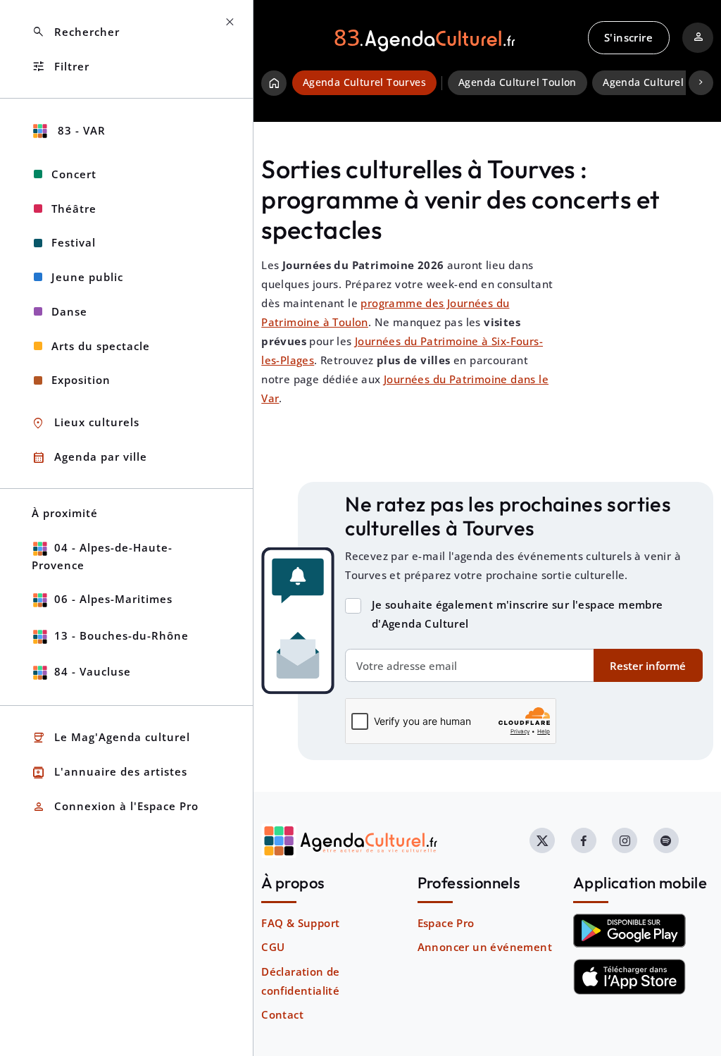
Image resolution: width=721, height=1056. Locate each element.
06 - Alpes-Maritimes (113, 599)
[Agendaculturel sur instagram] (624, 840)
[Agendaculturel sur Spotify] (666, 840)
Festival (73, 242)
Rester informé (648, 666)
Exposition (81, 380)
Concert (73, 174)
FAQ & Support (300, 923)
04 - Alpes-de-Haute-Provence (102, 556)
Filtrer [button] (60, 66)
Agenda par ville (89, 457)
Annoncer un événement (485, 947)
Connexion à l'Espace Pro (115, 807)
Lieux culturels (85, 423)
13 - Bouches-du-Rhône (121, 635)
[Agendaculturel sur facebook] (583, 840)
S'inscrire (628, 37)
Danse (69, 311)
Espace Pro (446, 923)
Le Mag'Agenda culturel (111, 738)
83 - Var (80, 130)
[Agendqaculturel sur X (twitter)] (542, 840)
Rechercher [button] (76, 32)
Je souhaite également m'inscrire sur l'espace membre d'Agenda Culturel (517, 614)
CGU (272, 947)
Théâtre (73, 208)
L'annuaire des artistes (109, 772)
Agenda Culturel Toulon (517, 82)
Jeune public (87, 277)
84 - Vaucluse (92, 671)
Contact (282, 1014)
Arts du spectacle (100, 346)
